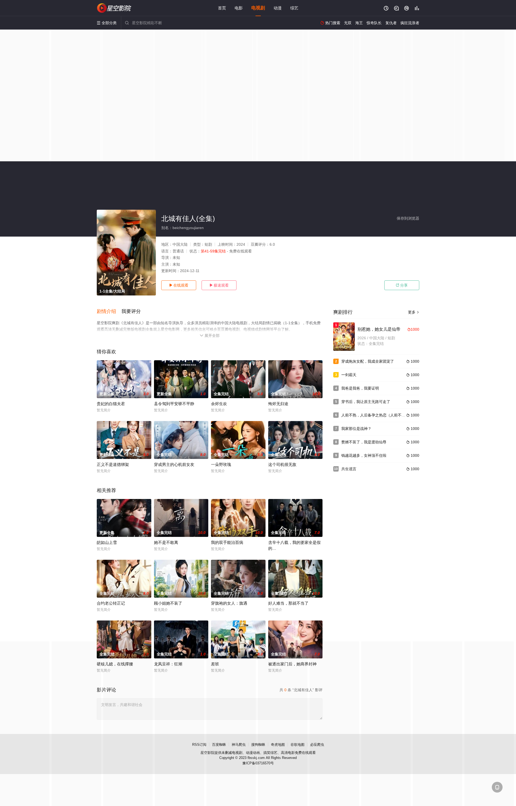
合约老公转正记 (111, 603)
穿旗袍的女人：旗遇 (229, 603)
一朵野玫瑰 (221, 464)
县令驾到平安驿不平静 (174, 403)
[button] (109, 311)
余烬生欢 (219, 403)
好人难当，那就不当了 (288, 603)
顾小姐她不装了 (168, 603)
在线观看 (178, 285)
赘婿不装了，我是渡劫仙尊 (363, 442)
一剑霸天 (348, 375)
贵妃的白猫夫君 (111, 403)
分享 (402, 285)
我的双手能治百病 (227, 542)
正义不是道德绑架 (113, 464)
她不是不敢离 (166, 542)
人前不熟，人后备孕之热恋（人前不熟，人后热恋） (384, 415)
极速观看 (219, 285)
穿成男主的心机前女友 (174, 464)
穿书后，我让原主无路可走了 (365, 402)
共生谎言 (348, 469)
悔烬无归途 (278, 403)
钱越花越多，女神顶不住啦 (363, 455)
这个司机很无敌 (282, 464)
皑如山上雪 (107, 542)
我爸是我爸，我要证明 (360, 388)
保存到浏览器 (408, 218)
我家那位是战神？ (356, 428)
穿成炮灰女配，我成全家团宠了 (367, 361)
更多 (413, 312)
